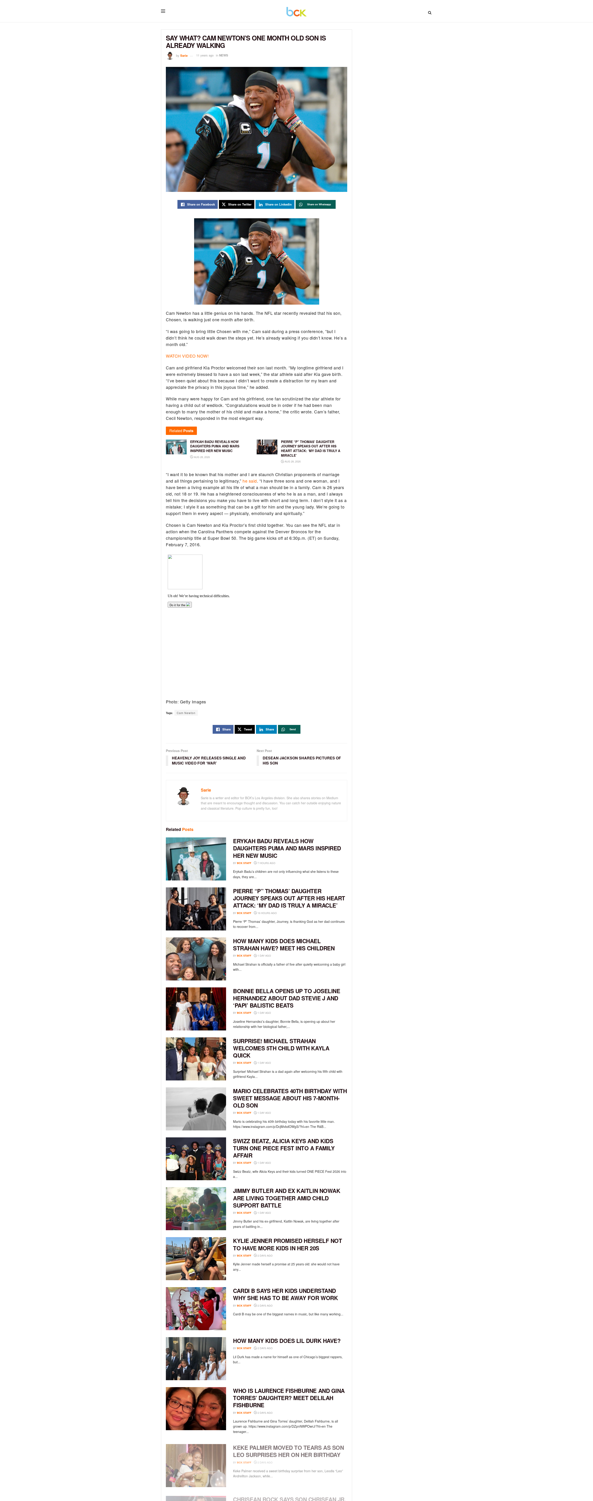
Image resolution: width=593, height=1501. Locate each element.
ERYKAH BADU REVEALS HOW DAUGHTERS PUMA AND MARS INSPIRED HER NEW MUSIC (287, 848)
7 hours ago (266, 863)
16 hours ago (267, 913)
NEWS (223, 55)
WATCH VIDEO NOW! (187, 356)
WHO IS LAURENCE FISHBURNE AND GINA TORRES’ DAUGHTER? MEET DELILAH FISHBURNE (289, 1398)
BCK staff (244, 863)
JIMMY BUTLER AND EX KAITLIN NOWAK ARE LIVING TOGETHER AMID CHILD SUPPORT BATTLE (286, 1198)
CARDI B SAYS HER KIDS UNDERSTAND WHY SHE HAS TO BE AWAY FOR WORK (285, 1294)
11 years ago (205, 55)
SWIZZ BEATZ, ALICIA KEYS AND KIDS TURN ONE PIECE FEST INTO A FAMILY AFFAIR (283, 1148)
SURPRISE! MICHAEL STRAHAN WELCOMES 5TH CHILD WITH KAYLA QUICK (281, 1048)
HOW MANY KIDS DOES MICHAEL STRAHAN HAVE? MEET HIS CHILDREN (283, 944)
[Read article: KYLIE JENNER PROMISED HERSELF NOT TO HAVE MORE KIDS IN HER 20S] (196, 1258)
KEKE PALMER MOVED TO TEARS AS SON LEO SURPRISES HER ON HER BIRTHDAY (288, 1448)
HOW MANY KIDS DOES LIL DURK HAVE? (287, 1341)
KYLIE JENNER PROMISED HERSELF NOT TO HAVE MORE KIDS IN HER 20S (287, 1244)
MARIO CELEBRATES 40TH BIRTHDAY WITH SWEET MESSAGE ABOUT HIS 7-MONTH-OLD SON (290, 1098)
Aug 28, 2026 (201, 457)
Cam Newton (186, 713)
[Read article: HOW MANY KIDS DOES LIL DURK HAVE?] (196, 1358)
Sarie (184, 55)
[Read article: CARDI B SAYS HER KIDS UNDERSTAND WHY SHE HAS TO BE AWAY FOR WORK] (196, 1308)
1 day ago (264, 955)
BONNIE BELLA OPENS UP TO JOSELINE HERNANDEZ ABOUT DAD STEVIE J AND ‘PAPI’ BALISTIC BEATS (286, 998)
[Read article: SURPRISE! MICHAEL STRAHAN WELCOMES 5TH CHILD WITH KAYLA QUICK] (196, 1058)
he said (250, 481)
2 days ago (265, 1255)
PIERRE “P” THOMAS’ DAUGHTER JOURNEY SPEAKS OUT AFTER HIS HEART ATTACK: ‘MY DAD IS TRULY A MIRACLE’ (289, 898)
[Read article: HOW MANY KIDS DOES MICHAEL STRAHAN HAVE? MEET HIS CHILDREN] (196, 958)
